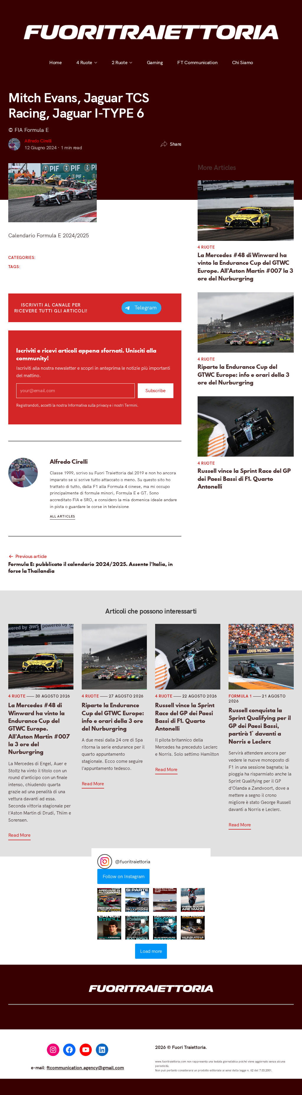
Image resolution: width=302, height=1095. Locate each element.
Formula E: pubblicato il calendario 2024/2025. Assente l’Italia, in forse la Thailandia (90, 567)
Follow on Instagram (124, 876)
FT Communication (197, 62)
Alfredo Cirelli (38, 141)
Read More (19, 835)
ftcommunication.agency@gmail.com (85, 1067)
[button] (109, 900)
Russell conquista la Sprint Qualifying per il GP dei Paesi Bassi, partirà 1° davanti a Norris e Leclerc (260, 725)
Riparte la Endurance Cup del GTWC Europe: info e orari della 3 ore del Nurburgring (243, 374)
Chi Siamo (242, 62)
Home (55, 62)
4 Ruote (84, 62)
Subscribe (155, 390)
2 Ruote (119, 62)
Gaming (155, 62)
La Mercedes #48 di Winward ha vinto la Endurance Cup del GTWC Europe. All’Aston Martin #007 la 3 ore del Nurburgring (245, 267)
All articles (62, 516)
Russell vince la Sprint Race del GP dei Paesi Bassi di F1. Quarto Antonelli (244, 478)
